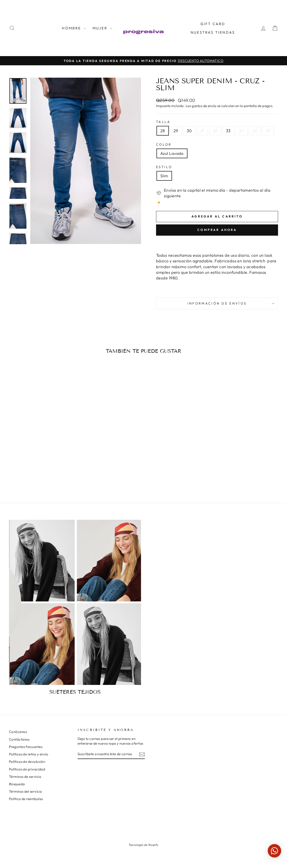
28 (162, 130)
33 (228, 130)
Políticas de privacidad (27, 769)
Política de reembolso (26, 799)
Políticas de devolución (27, 761)
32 (215, 130)
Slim (164, 175)
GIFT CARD (212, 24)
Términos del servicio (25, 791)
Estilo (164, 167)
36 (254, 130)
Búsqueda (17, 784)
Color (164, 145)
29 (176, 130)
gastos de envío (204, 106)
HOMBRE (72, 28)
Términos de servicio (25, 776)
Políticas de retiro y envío (28, 754)
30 (189, 130)
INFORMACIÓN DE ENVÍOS (217, 303)
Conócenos (18, 732)
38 (268, 130)
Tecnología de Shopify (143, 845)
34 (241, 130)
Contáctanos (19, 739)
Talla (163, 122)
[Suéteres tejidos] (75, 602)
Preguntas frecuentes (25, 747)
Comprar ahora (217, 230)
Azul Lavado (172, 153)
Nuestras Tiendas (213, 32)
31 (202, 130)
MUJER (101, 28)
